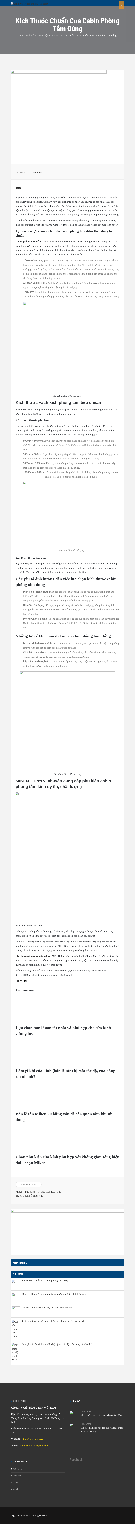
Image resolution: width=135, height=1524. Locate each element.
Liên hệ (16, 1489)
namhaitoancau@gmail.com (34, 1445)
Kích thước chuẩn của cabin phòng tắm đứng (101, 1415)
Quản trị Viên (37, 172)
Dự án (15, 1482)
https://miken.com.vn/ (33, 1439)
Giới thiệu (17, 1469)
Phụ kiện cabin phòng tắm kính (33, 956)
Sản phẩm (17, 1475)
